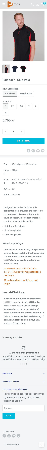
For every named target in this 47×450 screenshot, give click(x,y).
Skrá (8, 415)
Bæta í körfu (23, 140)
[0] (42, 4)
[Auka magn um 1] (21, 131)
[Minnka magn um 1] (5, 131)
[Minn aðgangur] (37, 4)
